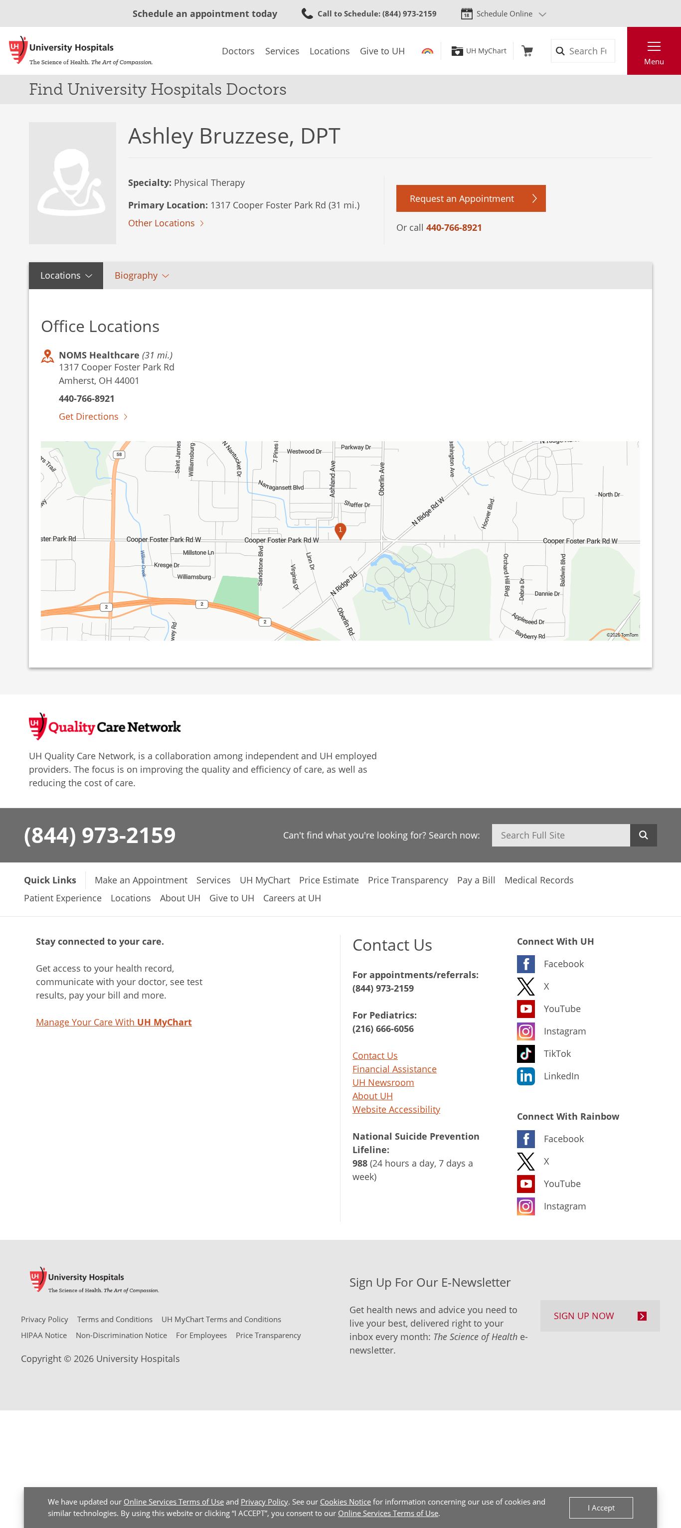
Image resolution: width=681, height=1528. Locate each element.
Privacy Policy (264, 1502)
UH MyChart (486, 50)
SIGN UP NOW (584, 1316)
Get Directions (89, 416)
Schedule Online (504, 13)
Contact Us (375, 1055)
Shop (527, 51)
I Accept (601, 1508)
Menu (654, 61)
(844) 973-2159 (100, 834)
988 (359, 1163)
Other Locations (161, 223)
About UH (372, 1096)
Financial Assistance (394, 1069)
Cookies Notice (345, 1502)
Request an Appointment (462, 198)
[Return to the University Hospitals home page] (81, 51)
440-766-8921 (454, 227)
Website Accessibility (396, 1109)
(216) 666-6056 (383, 1028)
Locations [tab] (60, 275)
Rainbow (427, 51)
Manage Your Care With (114, 1022)
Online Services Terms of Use (174, 1502)
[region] (340, 541)
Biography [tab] (136, 275)
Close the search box (621, 50)
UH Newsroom (383, 1082)
